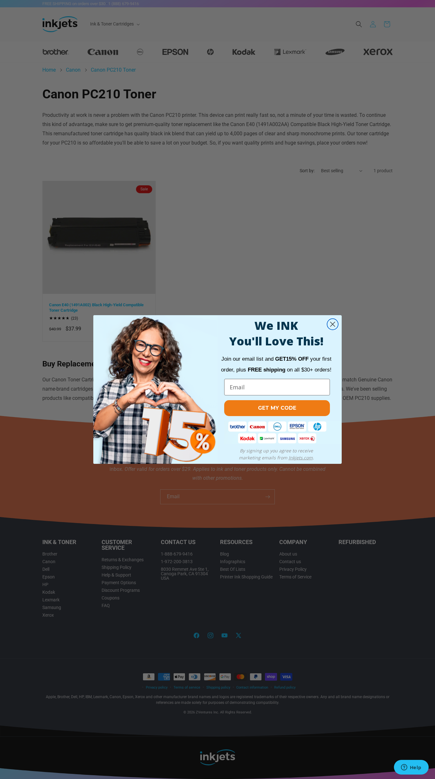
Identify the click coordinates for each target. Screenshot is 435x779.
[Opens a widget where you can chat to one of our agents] (411, 768)
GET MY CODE (277, 408)
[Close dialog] (332, 324)
